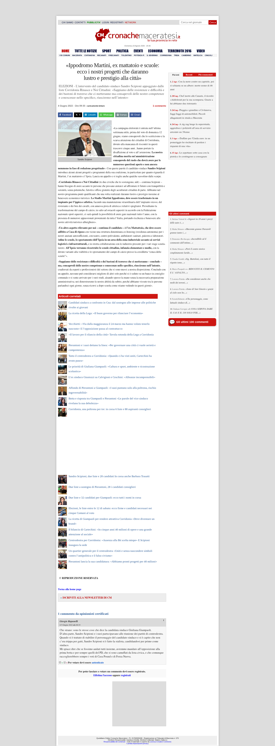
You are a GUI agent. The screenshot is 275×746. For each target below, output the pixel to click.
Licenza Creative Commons (160, 742)
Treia (176, 55)
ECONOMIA (155, 51)
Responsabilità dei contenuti (114, 742)
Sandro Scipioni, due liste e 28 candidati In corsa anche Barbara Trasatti (109, 476)
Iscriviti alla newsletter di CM (86, 598)
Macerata (77, 55)
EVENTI (138, 51)
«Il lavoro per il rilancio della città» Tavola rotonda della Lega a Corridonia (111, 334)
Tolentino (126, 55)
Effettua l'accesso (102, 675)
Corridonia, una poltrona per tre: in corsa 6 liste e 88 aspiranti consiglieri (110, 409)
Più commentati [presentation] (205, 74)
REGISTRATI (116, 22)
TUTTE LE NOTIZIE (86, 51)
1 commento (159, 106)
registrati (126, 675)
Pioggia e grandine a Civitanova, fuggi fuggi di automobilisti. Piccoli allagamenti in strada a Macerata (191, 113)
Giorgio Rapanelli (69, 621)
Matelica (198, 55)
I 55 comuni (64, 55)
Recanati (101, 55)
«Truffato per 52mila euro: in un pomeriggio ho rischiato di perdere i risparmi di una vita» (190, 142)
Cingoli (208, 55)
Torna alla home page (69, 589)
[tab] (175, 75)
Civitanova (89, 55)
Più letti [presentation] (175, 74)
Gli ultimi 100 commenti (192, 322)
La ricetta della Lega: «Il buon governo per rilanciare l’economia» (106, 313)
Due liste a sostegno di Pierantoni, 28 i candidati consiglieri (102, 486)
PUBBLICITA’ (94, 22)
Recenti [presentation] (189, 74)
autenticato (98, 662)
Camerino (186, 55)
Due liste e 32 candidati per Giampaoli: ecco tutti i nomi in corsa (105, 497)
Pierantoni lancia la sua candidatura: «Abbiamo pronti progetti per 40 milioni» (113, 561)
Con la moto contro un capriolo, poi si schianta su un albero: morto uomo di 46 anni (192, 85)
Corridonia (166, 55)
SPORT (106, 51)
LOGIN (105, 22)
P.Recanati (114, 55)
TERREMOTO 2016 (179, 51)
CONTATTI (80, 22)
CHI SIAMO (67, 22)
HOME (65, 51)
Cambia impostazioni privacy (138, 743)
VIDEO (201, 51)
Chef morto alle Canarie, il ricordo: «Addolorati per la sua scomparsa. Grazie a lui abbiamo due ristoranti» (192, 99)
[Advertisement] (108, 447)
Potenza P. (139, 55)
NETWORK (130, 22)
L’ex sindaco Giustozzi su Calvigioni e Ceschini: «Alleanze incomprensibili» (112, 377)
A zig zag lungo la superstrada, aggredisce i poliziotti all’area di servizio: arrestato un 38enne (190, 127)
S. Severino (152, 55)
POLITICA (122, 51)
